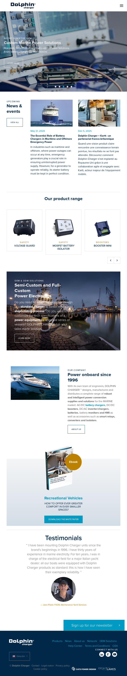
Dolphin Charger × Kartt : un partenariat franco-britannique (96, 137)
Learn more (24, 338)
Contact (35, 665)
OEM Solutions (108, 641)
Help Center (75, 646)
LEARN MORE (13, 63)
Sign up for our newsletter (91, 625)
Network (92, 641)
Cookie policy (40, 669)
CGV (115, 646)
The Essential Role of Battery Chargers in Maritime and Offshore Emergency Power (51, 139)
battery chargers (95, 405)
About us (76, 429)
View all (14, 122)
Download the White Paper (63, 519)
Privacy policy (63, 665)
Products (57, 641)
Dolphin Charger (23, 6)
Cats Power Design (83, 669)
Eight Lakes (107, 668)
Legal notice (47, 665)
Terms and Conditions (97, 646)
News (68, 641)
